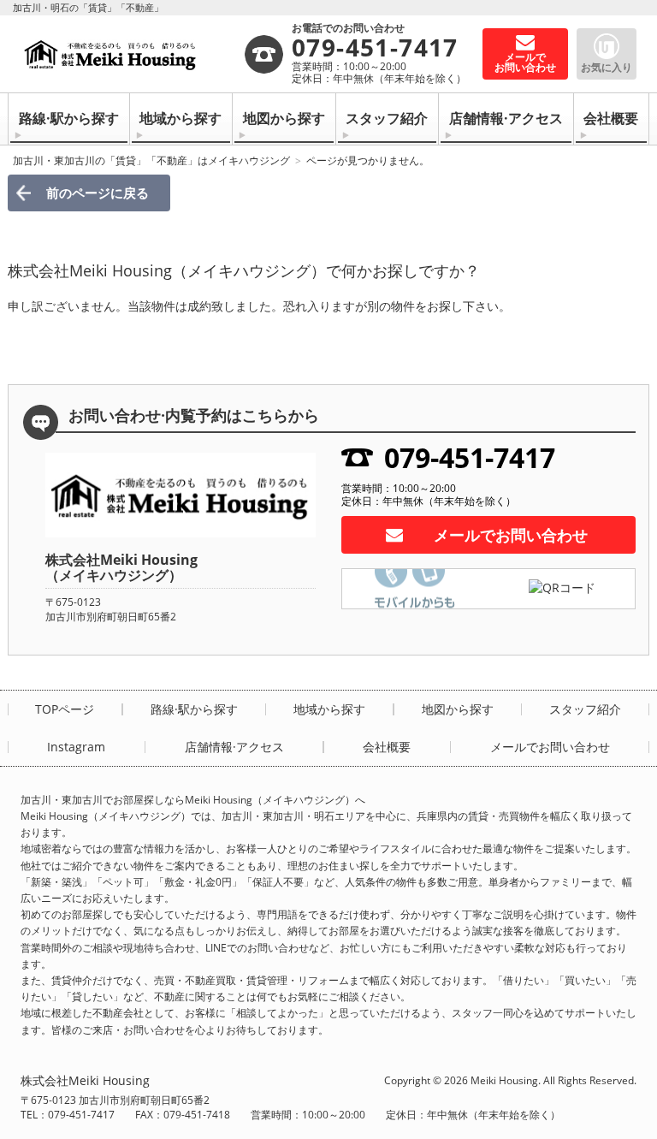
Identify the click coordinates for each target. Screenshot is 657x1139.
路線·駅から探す (69, 118)
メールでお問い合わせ (511, 535)
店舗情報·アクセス (506, 118)
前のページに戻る (97, 192)
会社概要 (610, 118)
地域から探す (180, 118)
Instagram (76, 747)
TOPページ (64, 709)
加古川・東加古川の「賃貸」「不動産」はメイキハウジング (151, 160)
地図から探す (284, 118)
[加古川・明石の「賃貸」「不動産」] (132, 54)
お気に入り (606, 67)
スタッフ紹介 (387, 118)
